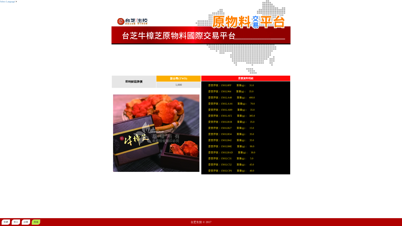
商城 (36, 222)
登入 (16, 222)
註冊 (26, 222)
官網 (6, 222)
